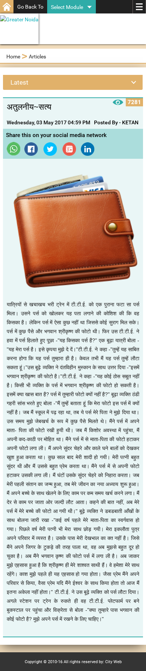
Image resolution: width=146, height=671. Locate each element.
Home (13, 57)
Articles (37, 57)
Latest (19, 82)
